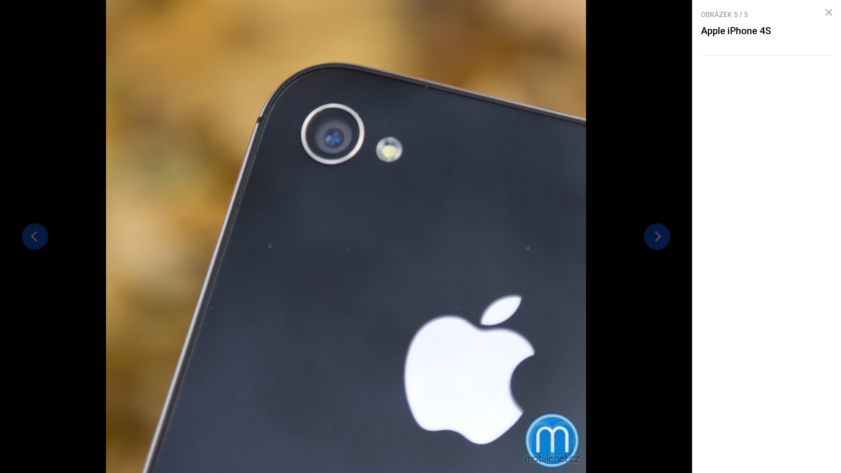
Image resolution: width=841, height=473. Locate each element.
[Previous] (35, 236)
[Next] (657, 236)
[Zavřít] (828, 13)
